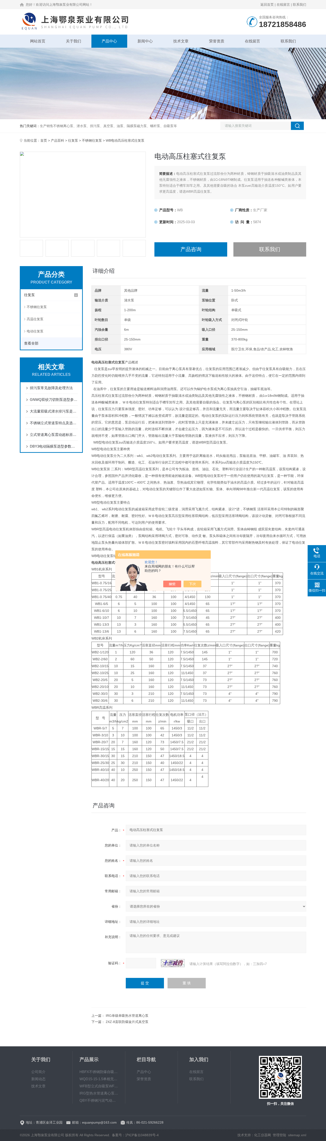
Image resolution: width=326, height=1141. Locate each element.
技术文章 (181, 41)
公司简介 (38, 1072)
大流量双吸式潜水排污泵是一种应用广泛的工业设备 (54, 411)
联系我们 (299, 4)
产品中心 (109, 41)
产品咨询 (190, 249)
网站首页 (37, 41)
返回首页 (267, 4)
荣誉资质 (216, 41)
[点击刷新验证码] (173, 963)
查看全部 (31, 343)
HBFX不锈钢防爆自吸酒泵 (98, 1072)
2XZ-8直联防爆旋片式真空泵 (127, 1022)
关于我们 (73, 41)
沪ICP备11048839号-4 (142, 1135)
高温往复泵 (35, 319)
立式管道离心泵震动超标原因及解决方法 (54, 435)
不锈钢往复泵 (92, 140)
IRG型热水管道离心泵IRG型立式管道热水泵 (98, 1093)
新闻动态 (38, 1079)
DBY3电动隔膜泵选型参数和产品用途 (54, 446)
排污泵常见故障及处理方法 (51, 388)
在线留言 (283, 4)
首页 (43, 140)
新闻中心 (145, 41)
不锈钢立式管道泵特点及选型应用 (54, 423)
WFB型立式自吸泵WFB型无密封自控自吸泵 (98, 1086)
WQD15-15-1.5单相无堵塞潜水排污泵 (98, 1079)
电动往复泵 (35, 331)
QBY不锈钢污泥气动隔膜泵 (98, 1100)
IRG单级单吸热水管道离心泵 (127, 1015)
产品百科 (57, 140)
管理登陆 (279, 1135)
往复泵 (73, 140)
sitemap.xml (297, 1135)
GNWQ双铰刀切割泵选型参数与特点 (54, 400)
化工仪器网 (262, 1135)
